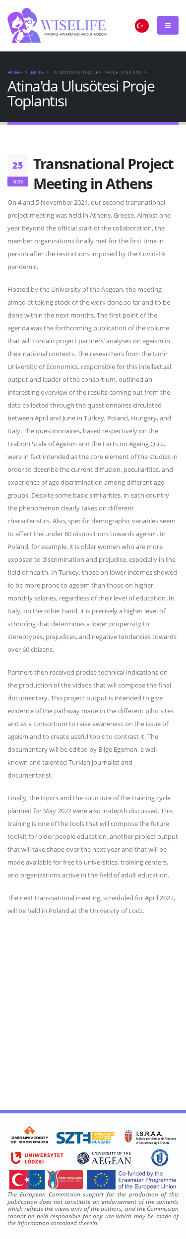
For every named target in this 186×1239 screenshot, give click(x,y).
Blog (37, 72)
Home (14, 72)
